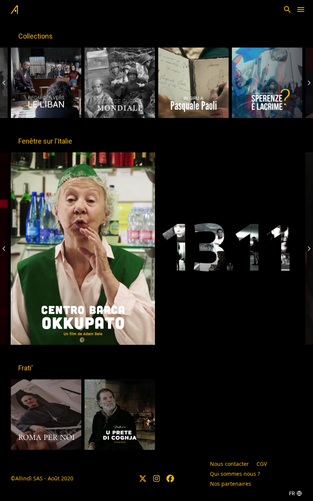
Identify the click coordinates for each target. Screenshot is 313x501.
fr (292, 493)
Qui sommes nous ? (235, 473)
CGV (262, 463)
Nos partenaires (230, 483)
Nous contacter (229, 463)
